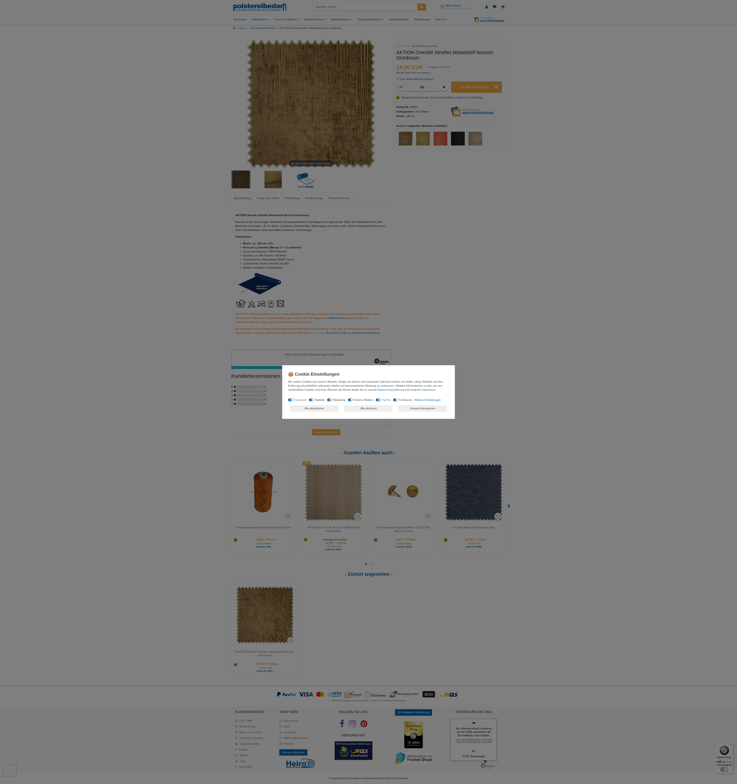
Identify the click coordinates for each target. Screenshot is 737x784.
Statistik (319, 399)
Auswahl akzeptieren (422, 408)
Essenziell (300, 399)
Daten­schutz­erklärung (391, 389)
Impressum (428, 389)
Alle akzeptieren (314, 408)
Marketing (339, 399)
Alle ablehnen (368, 408)
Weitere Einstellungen (427, 399)
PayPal (386, 399)
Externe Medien (363, 399)
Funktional (405, 399)
